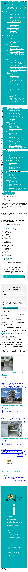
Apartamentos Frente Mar (18, 70)
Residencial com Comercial (18, 19)
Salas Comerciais (15, 32)
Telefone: (5, 296)
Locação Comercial (13, 28)
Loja (11, 86)
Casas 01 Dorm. (14, 74)
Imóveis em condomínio (17, 17)
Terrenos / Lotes (15, 95)
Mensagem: (6, 300)
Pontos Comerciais (15, 29)
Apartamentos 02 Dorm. (17, 62)
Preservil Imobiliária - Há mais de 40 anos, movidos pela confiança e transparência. (15, 3)
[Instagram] (14, 507)
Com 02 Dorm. (14, 40)
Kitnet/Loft (13, 26)
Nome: (4, 291)
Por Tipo (9, 44)
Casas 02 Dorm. (14, 76)
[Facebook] (14, 505)
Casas (11, 16)
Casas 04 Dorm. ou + (16, 79)
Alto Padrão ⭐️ (14, 20)
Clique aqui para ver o (14, 277)
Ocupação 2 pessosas (16, 61)
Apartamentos (14, 14)
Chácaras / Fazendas (16, 94)
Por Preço (10, 50)
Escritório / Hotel (15, 85)
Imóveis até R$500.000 (17, 52)
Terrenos (9, 92)
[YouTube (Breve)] (14, 510)
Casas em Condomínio (17, 49)
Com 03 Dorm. (14, 41)
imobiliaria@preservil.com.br (15, 548)
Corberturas (14, 71)
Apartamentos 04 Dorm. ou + (19, 65)
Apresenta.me (5, 568)
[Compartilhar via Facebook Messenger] (16, 349)
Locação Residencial (13, 13)
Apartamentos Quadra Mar (18, 68)
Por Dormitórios (12, 37)
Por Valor (10, 97)
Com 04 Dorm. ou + (16, 43)
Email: (4, 294)
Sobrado (12, 82)
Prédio (12, 88)
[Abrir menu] (0, 105)
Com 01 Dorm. (14, 38)
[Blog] (14, 513)
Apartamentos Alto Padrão (18, 67)
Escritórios (13, 31)
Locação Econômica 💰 (14, 22)
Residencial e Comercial (17, 89)
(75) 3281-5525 (9, 544)
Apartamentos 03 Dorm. (17, 64)
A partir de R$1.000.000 (17, 55)
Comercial (10, 83)
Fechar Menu (7, 103)
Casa (8, 73)
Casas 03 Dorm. (14, 77)
